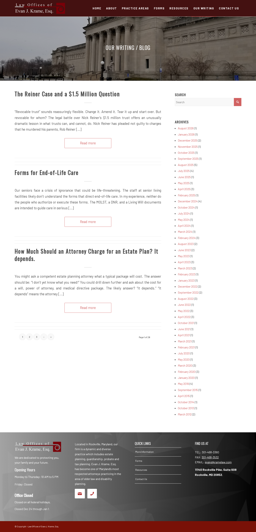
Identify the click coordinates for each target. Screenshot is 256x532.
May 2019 (183, 383)
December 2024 (188, 201)
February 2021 (186, 347)
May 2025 (183, 183)
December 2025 (187, 140)
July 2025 (184, 171)
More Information (144, 451)
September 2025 (188, 158)
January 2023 (186, 280)
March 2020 (185, 365)
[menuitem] (97, 8)
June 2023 (184, 250)
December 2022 (187, 286)
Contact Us (141, 479)
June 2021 (184, 329)
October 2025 (186, 152)
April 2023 (184, 262)
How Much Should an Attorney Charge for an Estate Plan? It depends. (86, 255)
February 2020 (186, 371)
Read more (88, 143)
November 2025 (188, 146)
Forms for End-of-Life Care (47, 172)
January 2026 (186, 134)
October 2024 (186, 207)
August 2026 (186, 128)
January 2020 (186, 377)
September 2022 (188, 292)
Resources (141, 469)
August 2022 (186, 298)
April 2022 (184, 317)
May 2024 (184, 219)
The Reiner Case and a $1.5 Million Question (67, 94)
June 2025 (184, 177)
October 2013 (186, 408)
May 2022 (183, 311)
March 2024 (185, 231)
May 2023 (183, 256)
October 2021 (186, 323)
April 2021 (184, 335)
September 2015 (188, 390)
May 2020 (184, 359)
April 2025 (184, 189)
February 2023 (186, 274)
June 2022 (184, 304)
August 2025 (186, 165)
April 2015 (184, 396)
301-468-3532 (210, 457)
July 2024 (184, 213)
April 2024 (184, 225)
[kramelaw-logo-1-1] (40, 8)
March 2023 (185, 268)
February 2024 (186, 238)
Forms (138, 460)
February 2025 (186, 195)
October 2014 (186, 402)
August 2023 (186, 244)
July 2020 (184, 353)
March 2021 (185, 341)
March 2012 (185, 414)
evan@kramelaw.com (218, 462)
